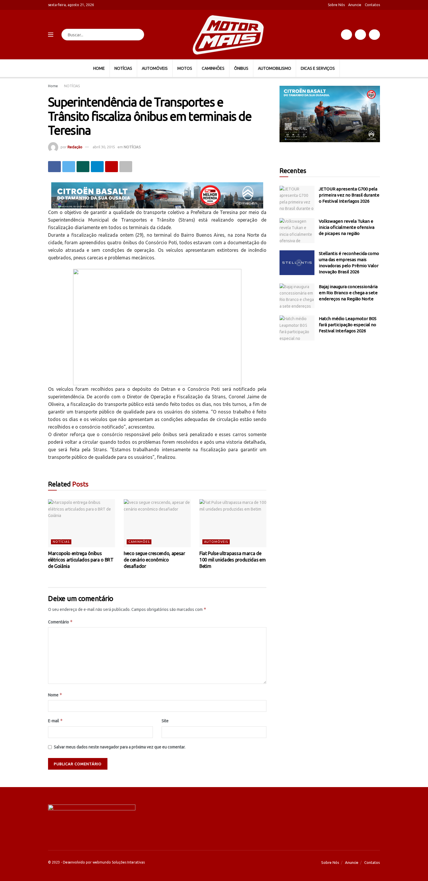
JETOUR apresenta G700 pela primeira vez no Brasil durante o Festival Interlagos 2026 (349, 195)
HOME (99, 68)
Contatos (372, 5)
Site (165, 720)
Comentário (60, 622)
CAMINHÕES (213, 68)
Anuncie (354, 5)
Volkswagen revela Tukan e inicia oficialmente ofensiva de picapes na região (346, 227)
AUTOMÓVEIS (155, 68)
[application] (330, 114)
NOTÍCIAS (123, 68)
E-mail (55, 720)
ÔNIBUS (241, 68)
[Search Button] (138, 34)
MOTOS (184, 68)
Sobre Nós (336, 5)
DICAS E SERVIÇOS (318, 68)
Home (53, 86)
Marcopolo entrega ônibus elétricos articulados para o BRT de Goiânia (81, 560)
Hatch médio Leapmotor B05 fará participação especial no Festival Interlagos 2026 (347, 324)
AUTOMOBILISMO (274, 68)
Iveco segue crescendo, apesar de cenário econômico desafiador (154, 560)
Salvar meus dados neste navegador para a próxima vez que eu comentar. (119, 747)
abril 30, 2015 (104, 147)
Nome (55, 695)
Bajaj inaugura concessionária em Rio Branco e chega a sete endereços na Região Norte (348, 292)
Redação (75, 147)
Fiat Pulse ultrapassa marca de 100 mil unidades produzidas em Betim (232, 560)
